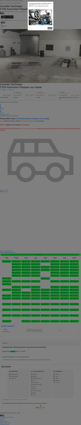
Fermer (50, 28)
